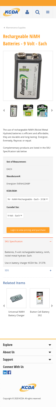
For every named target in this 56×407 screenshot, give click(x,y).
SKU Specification (14, 241)
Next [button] (51, 308)
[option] (28, 76)
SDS (7, 270)
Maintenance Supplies (16, 27)
